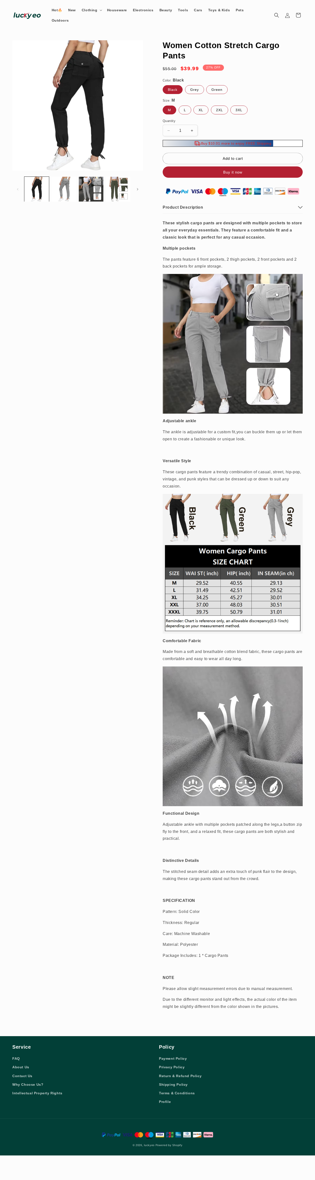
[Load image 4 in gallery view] (118, 189)
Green (216, 90)
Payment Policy (173, 1058)
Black (172, 90)
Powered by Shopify (169, 1145)
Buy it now (232, 172)
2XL (219, 110)
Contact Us (22, 1076)
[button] (91, 10)
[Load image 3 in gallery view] (91, 189)
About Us (20, 1067)
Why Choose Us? (27, 1084)
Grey (194, 90)
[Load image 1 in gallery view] (36, 189)
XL (201, 110)
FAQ (16, 1058)
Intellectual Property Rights (37, 1093)
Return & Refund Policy (180, 1076)
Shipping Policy (173, 1084)
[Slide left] (17, 189)
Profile (165, 1102)
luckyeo (149, 1145)
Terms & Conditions (177, 1093)
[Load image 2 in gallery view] (63, 189)
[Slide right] (137, 189)
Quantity (169, 121)
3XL (239, 110)
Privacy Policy (172, 1067)
